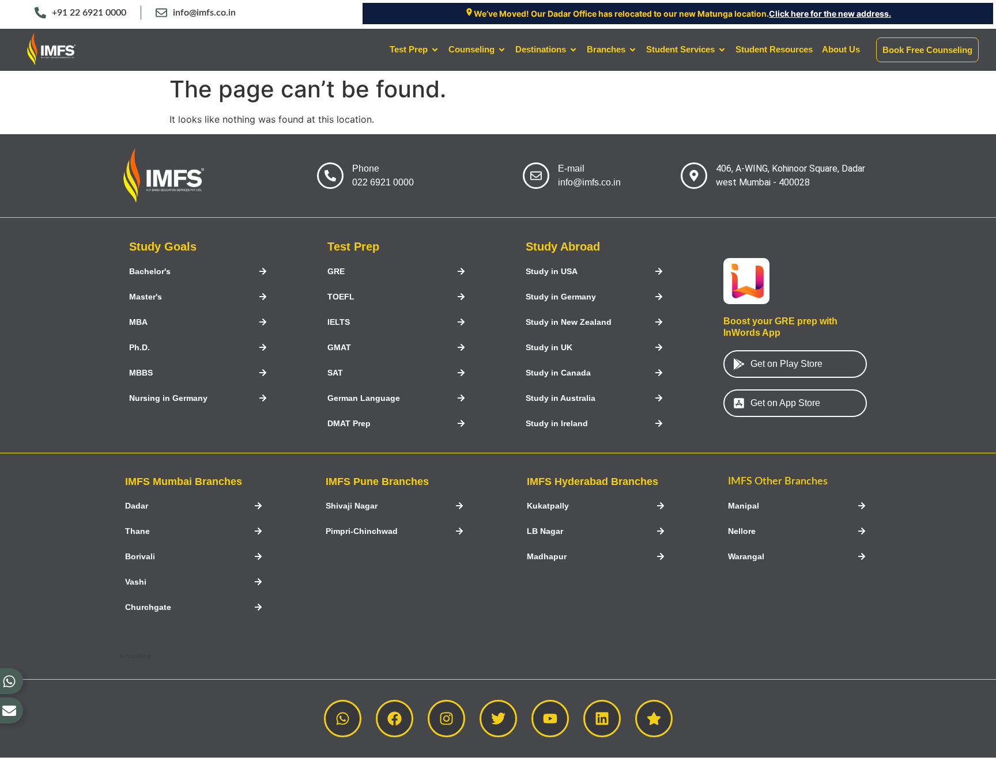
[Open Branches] (632, 49)
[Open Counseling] (501, 49)
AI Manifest (135, 656)
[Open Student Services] (722, 49)
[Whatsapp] (342, 718)
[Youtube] (550, 718)
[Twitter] (498, 718)
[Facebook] (394, 718)
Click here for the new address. (830, 13)
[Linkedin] (602, 718)
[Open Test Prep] (435, 49)
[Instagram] (446, 718)
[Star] (654, 718)
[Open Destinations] (573, 49)
